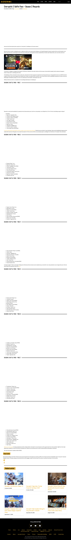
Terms (28, 534)
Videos (14, 529)
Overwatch (16, 8)
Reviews (46, 1)
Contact (9, 534)
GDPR (50, 534)
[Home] (6, 1)
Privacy (33, 534)
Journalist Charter (21, 534)
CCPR (55, 534)
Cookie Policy (61, 534)
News (38, 1)
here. (19, 266)
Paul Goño (25, 8)
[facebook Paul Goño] (4, 462)
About (14, 534)
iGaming (54, 1)
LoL (19, 529)
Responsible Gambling (42, 534)
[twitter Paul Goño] (4, 460)
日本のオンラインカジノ (45, 531)
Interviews (50, 1)
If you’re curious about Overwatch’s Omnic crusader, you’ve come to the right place (19, 130)
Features (42, 1)
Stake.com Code (34, 531)
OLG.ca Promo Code (25, 531)
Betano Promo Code (58, 529)
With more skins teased (8, 446)
